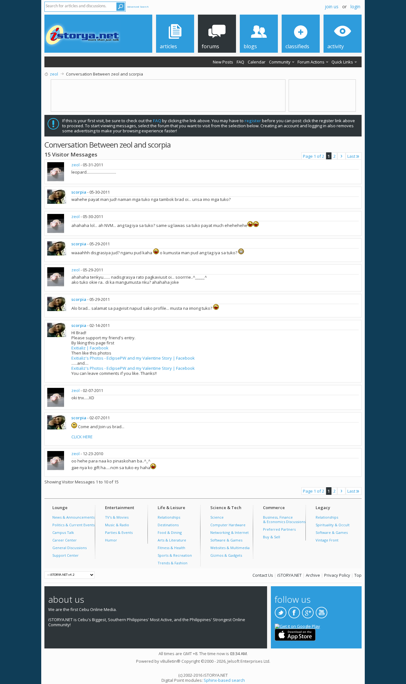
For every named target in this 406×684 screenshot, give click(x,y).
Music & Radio (117, 524)
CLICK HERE (82, 437)
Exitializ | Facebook (89, 348)
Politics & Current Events (73, 524)
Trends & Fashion (172, 563)
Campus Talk (63, 532)
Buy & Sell (271, 537)
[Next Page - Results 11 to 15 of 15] (341, 156)
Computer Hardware (228, 524)
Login (355, 6)
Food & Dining (170, 532)
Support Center (65, 555)
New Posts (223, 62)
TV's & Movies (116, 517)
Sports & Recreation (175, 555)
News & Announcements (73, 517)
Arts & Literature (172, 540)
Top (358, 575)
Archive (313, 575)
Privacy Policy (337, 575)
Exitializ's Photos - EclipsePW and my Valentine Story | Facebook (133, 358)
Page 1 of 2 (313, 156)
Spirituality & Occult (333, 524)
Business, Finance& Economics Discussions (284, 519)
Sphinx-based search (224, 680)
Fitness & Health (171, 547)
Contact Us (262, 575)
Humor (111, 540)
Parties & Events (119, 532)
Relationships (169, 517)
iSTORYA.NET (289, 575)
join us (331, 6)
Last (351, 156)
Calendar (256, 62)
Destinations (168, 524)
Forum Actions (311, 62)
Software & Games (226, 540)
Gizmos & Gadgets (226, 555)
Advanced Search (138, 6)
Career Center (64, 540)
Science (217, 517)
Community (280, 62)
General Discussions (69, 547)
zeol (75, 165)
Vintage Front (327, 540)
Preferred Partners (279, 529)
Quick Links (342, 62)
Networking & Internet (229, 532)
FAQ (240, 62)
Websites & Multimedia (230, 547)
